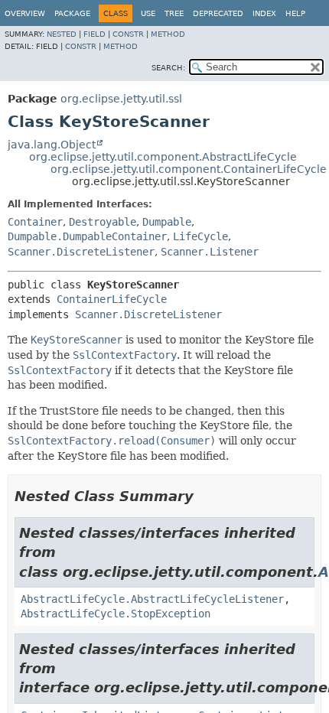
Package (72, 13)
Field (94, 34)
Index (264, 13)
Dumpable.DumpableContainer (87, 236)
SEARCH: (168, 67)
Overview (25, 13)
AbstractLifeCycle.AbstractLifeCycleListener (152, 599)
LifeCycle (200, 236)
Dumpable (166, 222)
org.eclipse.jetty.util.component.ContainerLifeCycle (188, 169)
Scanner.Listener (210, 252)
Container (35, 222)
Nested (62, 34)
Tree (174, 13)
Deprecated (218, 13)
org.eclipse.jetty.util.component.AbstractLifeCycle (163, 157)
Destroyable (102, 222)
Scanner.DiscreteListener (81, 252)
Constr (128, 34)
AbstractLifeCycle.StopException (115, 613)
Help (295, 13)
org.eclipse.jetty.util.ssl (121, 99)
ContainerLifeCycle (112, 299)
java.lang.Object (52, 144)
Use (148, 13)
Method (168, 34)
